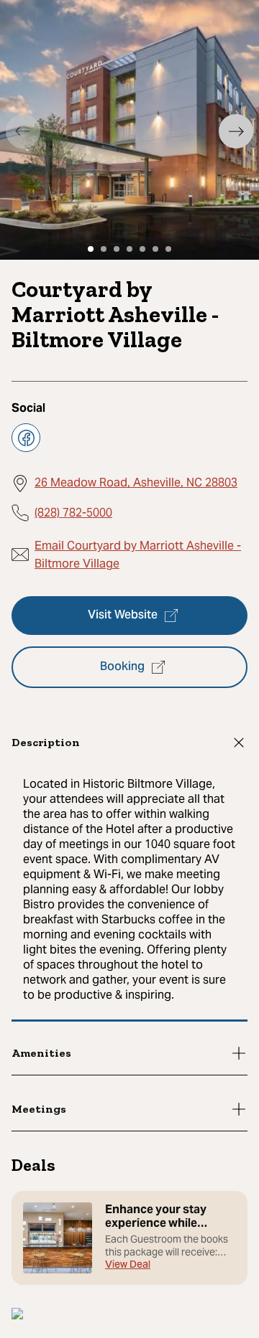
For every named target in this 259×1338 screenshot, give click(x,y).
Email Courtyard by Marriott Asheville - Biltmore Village (138, 555)
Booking (122, 667)
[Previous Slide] (23, 131)
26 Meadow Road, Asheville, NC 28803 (136, 482)
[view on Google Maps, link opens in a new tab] (17, 1315)
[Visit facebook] (26, 437)
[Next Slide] (236, 131)
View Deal (127, 1265)
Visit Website (123, 615)
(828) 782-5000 (73, 512)
